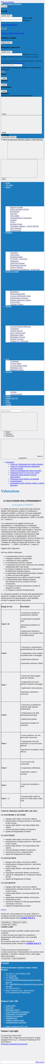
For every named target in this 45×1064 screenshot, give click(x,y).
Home (8, 432)
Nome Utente (28, 18)
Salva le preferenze (18, 958)
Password (26, 21)
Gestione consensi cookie (15, 1020)
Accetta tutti (9, 924)
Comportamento (16, 481)
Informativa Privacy (13, 1010)
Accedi (4, 6)
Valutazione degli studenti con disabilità (24, 479)
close (3, 179)
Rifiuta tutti (20, 922)
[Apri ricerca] (26, 149)
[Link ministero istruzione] (11, 4)
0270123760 (13, 978)
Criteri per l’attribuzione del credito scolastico (26, 464)
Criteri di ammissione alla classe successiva (25, 471)
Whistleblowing (11, 1018)
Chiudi (4, 78)
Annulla (4, 137)
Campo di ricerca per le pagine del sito (15, 409)
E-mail (25, 54)
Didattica (9, 434)
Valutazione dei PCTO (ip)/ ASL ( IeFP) (24, 473)
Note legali (10, 1008)
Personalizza (6, 922)
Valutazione (10, 462)
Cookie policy (11, 1006)
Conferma (12, 137)
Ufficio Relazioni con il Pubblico (18, 1012)
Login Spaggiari (18, 63)
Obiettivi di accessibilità (14, 1016)
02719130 (12, 976)
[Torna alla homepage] (22, 139)
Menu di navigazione (31, 457)
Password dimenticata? (9, 25)
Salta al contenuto (7, 2)
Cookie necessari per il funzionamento (15, 950)
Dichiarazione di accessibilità (16, 1014)
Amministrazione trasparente (16, 1022)
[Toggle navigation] (19, 168)
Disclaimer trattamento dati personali (14, 1044)
